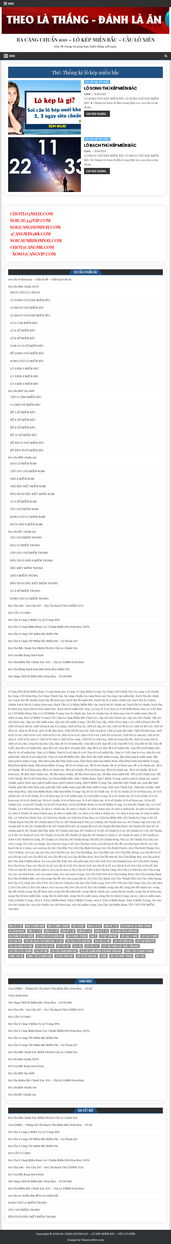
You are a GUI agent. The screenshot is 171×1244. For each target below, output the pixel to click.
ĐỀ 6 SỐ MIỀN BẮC (23, 419)
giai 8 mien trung (77, 936)
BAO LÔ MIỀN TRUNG (25, 545)
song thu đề (16, 956)
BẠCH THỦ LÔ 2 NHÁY (25, 292)
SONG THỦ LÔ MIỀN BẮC (27, 361)
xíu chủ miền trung (121, 956)
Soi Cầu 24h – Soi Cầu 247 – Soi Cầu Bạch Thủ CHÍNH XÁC (46, 605)
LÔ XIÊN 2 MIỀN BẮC (24, 368)
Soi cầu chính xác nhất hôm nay (120, 946)
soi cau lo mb (102, 941)
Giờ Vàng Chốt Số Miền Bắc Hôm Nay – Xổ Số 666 (40, 676)
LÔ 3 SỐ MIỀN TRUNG (25, 590)
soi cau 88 (15, 941)
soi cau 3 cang (129, 936)
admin (87, 94)
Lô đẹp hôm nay (108, 936)
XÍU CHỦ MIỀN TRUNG (26, 537)
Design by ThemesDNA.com (85, 1240)
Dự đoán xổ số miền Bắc (50, 936)
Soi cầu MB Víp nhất (97, 82)
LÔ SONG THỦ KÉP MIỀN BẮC (110, 88)
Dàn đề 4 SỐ (68, 931)
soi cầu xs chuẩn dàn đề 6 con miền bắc (33, 1195)
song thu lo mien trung (139, 951)
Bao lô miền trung (58, 926)
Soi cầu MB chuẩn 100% (23, 286)
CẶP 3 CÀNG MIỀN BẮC (25, 397)
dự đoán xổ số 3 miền (21, 936)
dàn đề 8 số (101, 931)
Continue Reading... (98, 114)
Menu (11, 3)
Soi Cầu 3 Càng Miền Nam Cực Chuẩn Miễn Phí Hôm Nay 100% (49, 626)
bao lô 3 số (15, 926)
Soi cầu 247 (92, 946)
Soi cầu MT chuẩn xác (22, 531)
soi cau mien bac (123, 941)
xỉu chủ (140, 956)
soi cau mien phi (145, 941)
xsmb (104, 956)
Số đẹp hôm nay (64, 956)
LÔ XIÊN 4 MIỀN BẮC (24, 383)
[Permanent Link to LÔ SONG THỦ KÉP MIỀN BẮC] (44, 107)
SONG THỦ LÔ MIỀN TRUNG (29, 598)
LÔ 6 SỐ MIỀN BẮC (22, 330)
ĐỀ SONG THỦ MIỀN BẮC (27, 353)
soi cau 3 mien (149, 936)
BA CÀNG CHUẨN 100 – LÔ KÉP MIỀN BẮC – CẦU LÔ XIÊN (85, 39)
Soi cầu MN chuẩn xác (22, 457)
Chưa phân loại (18, 995)
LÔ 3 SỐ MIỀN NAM (23, 501)
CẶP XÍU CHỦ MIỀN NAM (27, 471)
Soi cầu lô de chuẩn (20, 951)
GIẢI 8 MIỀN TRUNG (24, 575)
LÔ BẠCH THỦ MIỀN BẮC (27, 307)
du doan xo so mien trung (136, 926)
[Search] (166, 56)
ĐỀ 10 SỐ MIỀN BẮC (23, 435)
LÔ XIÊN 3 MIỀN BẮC (24, 376)
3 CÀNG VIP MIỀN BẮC (25, 404)
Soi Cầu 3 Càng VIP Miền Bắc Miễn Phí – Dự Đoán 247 (43, 641)
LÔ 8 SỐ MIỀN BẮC (22, 338)
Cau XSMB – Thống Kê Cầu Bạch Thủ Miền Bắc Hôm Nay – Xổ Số (50, 988)
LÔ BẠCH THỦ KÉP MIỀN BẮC (110, 145)
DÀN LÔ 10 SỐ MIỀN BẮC (27, 345)
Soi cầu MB (41, 951)
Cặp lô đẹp (78, 926)
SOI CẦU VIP (63, 946)
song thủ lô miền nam (39, 956)
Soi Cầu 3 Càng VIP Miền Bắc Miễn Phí (33, 633)
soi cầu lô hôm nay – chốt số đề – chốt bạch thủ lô (40, 279)
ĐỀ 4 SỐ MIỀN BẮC (22, 412)
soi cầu (77, 946)
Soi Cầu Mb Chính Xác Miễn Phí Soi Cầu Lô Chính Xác (43, 648)
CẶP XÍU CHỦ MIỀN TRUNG (29, 552)
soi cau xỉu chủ (44, 946)
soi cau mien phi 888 (20, 946)
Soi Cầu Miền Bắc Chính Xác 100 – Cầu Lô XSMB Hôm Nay (46, 662)
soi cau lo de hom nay (78, 941)
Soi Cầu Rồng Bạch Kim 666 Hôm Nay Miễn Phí (38, 669)
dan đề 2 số (111, 926)
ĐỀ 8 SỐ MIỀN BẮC (23, 427)
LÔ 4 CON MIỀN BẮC (24, 323)
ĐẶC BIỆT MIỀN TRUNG (26, 568)
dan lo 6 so (94, 926)
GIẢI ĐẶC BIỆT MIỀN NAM (28, 486)
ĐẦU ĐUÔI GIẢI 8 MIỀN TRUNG (31, 560)
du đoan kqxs (16, 931)
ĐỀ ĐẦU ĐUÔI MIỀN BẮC (27, 450)
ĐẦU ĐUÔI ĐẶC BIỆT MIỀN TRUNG (34, 583)
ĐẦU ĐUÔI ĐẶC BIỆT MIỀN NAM (32, 494)
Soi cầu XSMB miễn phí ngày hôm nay (100, 951)
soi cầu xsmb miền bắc (64, 951)
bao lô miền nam (35, 926)
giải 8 (93, 936)
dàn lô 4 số (51, 931)
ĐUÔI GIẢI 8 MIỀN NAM (26, 524)
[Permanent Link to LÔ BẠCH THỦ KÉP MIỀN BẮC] (44, 164)
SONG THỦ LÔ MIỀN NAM (27, 516)
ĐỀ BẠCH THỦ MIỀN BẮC (27, 442)
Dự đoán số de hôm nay (124, 931)
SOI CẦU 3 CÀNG (19, 612)
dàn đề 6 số (84, 931)
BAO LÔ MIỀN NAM (23, 463)
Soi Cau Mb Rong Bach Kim (26, 655)
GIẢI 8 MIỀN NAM (22, 478)
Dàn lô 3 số (34, 931)
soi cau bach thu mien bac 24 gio (44, 941)
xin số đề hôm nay (87, 956)
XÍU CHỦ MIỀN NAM (24, 509)
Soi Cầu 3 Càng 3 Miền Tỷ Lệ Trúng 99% (34, 619)
